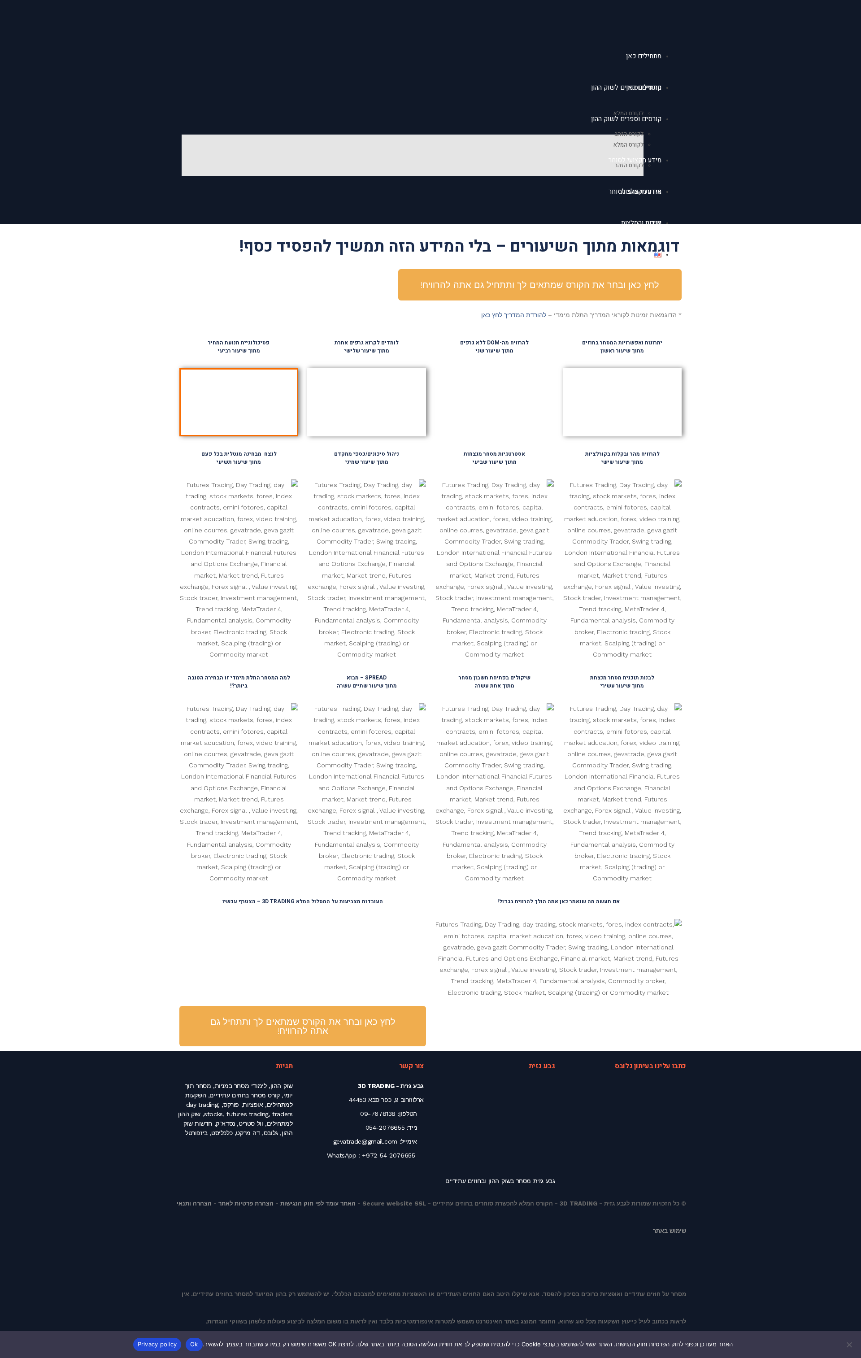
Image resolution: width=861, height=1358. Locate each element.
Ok (194, 1344)
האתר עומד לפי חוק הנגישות (318, 1203)
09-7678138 (378, 1113)
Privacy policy (157, 1344)
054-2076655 (385, 1127)
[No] (849, 1344)
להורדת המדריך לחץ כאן (513, 314)
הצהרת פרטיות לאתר (246, 1203)
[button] (657, 392)
